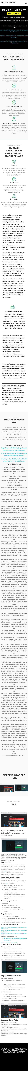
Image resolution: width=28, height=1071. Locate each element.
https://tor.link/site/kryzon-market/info (9, 942)
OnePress (20, 1065)
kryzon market (9, 2)
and (5, 871)
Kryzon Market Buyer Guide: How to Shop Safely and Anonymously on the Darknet (13, 832)
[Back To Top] (14, 1062)
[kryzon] (14, 1056)
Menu (25, 2)
